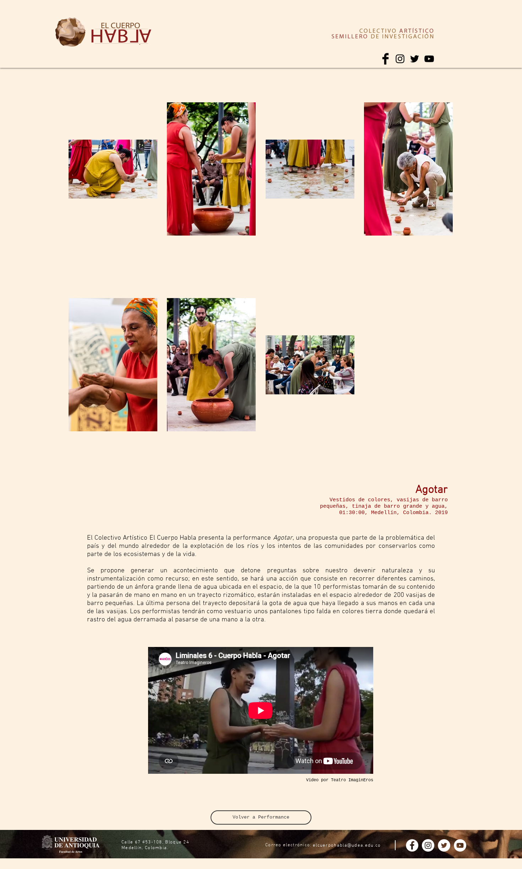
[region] (70, 32)
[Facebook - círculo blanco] (412, 845)
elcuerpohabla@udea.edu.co (347, 845)
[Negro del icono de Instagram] (400, 59)
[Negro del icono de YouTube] (429, 59)
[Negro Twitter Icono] (414, 59)
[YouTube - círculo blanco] (460, 845)
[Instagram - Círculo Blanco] (428, 845)
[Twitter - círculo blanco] (444, 845)
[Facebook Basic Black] (385, 59)
